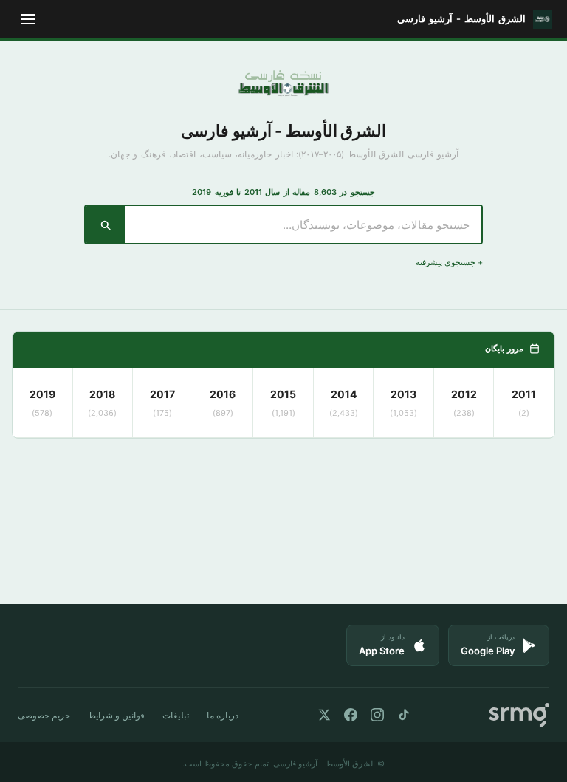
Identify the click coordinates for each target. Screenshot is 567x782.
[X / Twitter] (324, 714)
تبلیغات (175, 715)
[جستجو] (105, 224)
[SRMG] (519, 715)
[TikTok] (403, 714)
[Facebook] (350, 714)
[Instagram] (377, 714)
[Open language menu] (28, 19)
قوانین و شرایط (116, 715)
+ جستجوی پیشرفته (449, 262)
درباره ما (222, 715)
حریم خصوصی (44, 715)
